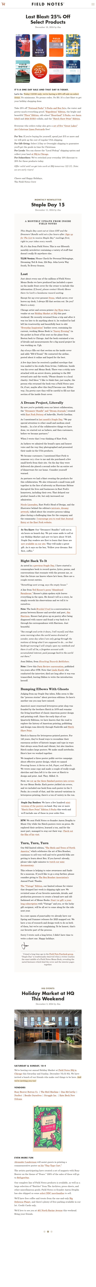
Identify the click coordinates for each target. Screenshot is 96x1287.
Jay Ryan (58, 310)
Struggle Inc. (50, 1095)
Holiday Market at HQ (46, 313)
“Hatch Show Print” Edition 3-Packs (39, 809)
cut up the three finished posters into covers (52, 781)
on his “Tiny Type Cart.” (50, 1165)
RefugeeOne (23, 1177)
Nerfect (18, 1095)
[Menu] (93, 4)
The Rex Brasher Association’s (54, 877)
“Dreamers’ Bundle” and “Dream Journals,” (45, 411)
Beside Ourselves (33, 1095)
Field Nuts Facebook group (61, 954)
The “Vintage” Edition (31, 886)
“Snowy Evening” (61, 331)
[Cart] (3, 4)
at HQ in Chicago (39, 154)
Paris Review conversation (50, 666)
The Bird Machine (49, 1092)
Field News (48, 1232)
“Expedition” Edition (55, 111)
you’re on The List (34, 1280)
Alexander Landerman (25, 1162)
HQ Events (48, 988)
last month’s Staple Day (50, 419)
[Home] (48, 4)
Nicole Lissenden (29, 504)
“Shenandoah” (33, 1270)
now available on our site (33, 544)
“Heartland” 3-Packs (60, 115)
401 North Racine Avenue (50, 1210)
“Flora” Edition (31, 115)
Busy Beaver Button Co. (26, 1092)
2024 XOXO (30, 118)
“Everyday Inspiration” (32, 327)
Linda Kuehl (58, 670)
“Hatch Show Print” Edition (66, 118)
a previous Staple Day (43, 565)
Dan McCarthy (68, 1092)
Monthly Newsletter (48, 199)
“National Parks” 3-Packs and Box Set (46, 108)
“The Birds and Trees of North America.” (48, 1258)
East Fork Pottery (35, 414)
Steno (51, 298)
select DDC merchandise (52, 1193)
